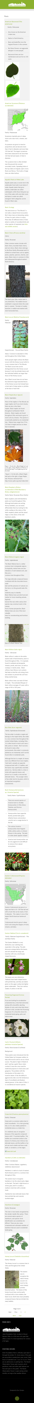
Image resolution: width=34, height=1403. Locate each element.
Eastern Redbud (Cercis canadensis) (16, 933)
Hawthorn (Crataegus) (12, 1205)
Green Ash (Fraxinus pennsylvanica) (16, 1114)
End (20, 1315)
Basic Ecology (9, 207)
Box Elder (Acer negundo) (13, 727)
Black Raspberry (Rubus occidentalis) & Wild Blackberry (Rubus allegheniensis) (15, 490)
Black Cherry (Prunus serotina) (15, 233)
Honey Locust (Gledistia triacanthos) (17, 1256)
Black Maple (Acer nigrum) (13, 395)
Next (14, 1315)
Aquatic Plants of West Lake (14, 179)
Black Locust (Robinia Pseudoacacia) (17, 317)
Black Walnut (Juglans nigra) (14, 557)
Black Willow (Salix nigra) (13, 649)
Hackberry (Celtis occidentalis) (15, 1158)
